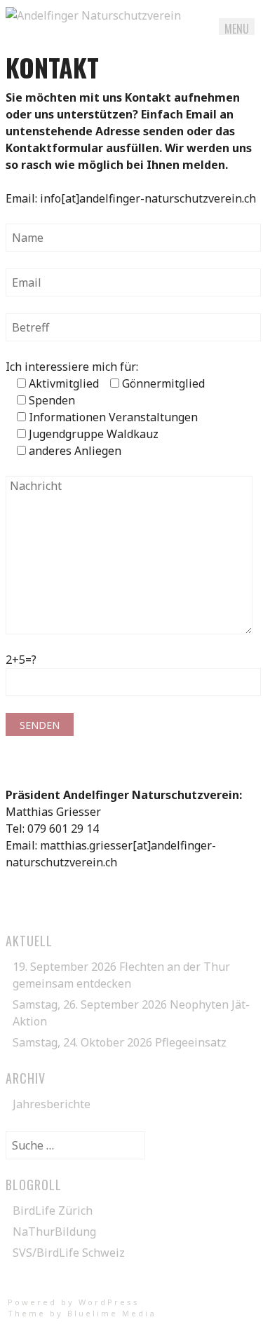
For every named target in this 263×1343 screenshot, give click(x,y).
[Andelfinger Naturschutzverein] (93, 15)
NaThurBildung (54, 1231)
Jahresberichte (51, 1104)
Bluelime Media (111, 1313)
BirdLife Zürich (53, 1210)
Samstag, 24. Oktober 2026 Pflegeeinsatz (120, 1042)
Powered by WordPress (74, 1302)
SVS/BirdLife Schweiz (69, 1252)
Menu (236, 28)
